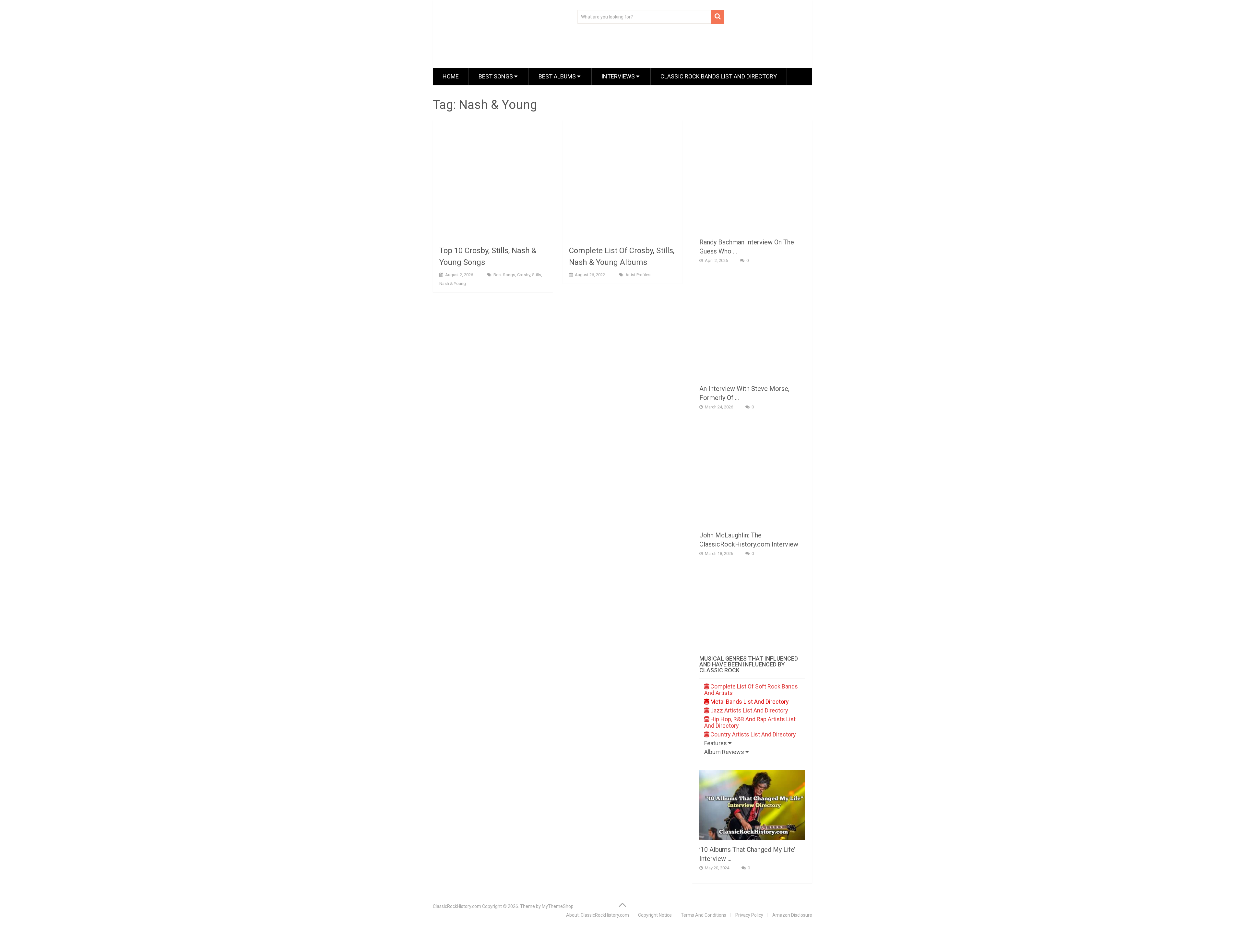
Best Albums (558, 76)
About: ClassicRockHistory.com (597, 915)
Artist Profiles (637, 274)
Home (451, 76)
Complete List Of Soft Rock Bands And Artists (751, 689)
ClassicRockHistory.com (457, 906)
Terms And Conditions (703, 915)
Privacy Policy (749, 915)
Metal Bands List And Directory (749, 701)
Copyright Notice (655, 915)
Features (716, 743)
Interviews (618, 76)
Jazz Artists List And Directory (748, 710)
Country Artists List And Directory (752, 734)
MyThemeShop (558, 906)
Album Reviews (724, 751)
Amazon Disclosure (792, 915)
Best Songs (496, 76)
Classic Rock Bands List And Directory (718, 76)
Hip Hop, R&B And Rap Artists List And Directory (750, 722)
